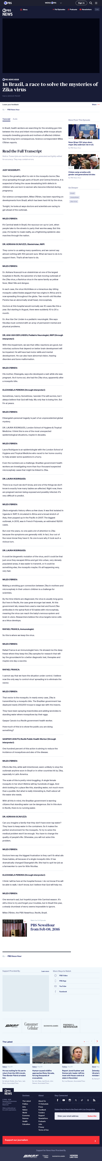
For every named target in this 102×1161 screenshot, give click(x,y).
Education (26, 1124)
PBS (8, 3)
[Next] (97, 1041)
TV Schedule (43, 1104)
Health (24, 1121)
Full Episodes (60, 9)
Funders (41, 1112)
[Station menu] (61, 3)
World (94, 1067)
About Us (42, 1101)
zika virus (73, 201)
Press (40, 1107)
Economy (26, 1115)
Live (97, 9)
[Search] (90, 3)
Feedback (42, 1110)
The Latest (7, 1041)
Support (41, 1115)
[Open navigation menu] (96, 3)
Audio (15, 119)
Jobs (40, 1124)
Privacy (41, 1127)
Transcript (6, 119)
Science (25, 1118)
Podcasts (73, 9)
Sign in (81, 3)
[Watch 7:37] (84, 161)
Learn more (45, 971)
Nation (4, 1067)
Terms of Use (43, 1130)
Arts (24, 1107)
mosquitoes (74, 197)
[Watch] (14, 928)
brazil (72, 193)
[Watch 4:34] (84, 131)
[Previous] (92, 1041)
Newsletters (87, 9)
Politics (64, 1067)
